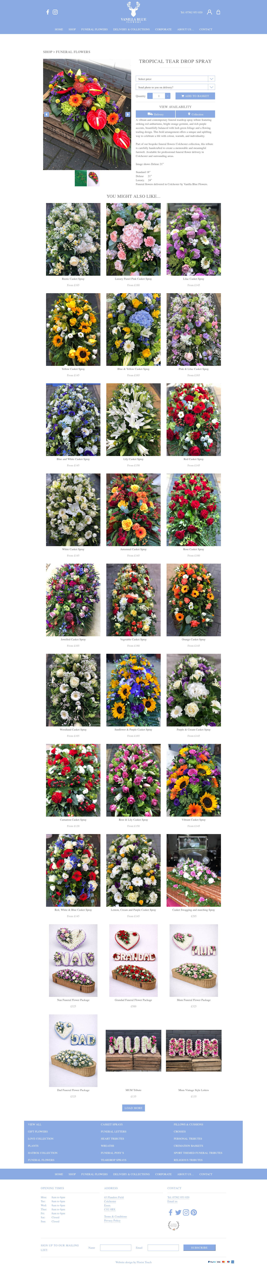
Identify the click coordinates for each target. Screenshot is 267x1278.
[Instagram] (55, 12)
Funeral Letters (113, 1131)
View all (34, 1124)
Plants (33, 1145)
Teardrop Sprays (113, 1160)
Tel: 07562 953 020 (178, 1197)
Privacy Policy (112, 1220)
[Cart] (220, 12)
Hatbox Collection (42, 1153)
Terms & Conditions (115, 1216)
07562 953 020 (194, 12)
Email (139, 1247)
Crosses (180, 1131)
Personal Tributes (188, 1138)
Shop (47, 51)
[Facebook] (47, 12)
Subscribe (199, 1247)
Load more (133, 1108)
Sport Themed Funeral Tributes (198, 1153)
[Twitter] (178, 1212)
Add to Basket (196, 96)
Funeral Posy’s (112, 1153)
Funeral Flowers (73, 51)
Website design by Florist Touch (134, 1262)
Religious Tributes (188, 1160)
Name (91, 1247)
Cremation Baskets (188, 1145)
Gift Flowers (38, 1131)
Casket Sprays (112, 1124)
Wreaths (107, 1145)
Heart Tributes (112, 1138)
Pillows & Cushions (188, 1124)
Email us (172, 1201)
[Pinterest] (194, 1212)
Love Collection (40, 1138)
